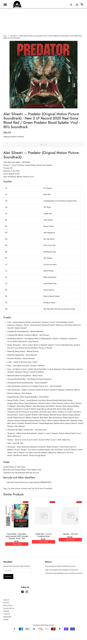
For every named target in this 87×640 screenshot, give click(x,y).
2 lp (9, 488)
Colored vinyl (26, 488)
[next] (78, 519)
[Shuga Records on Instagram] (26, 592)
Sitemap (5, 619)
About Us (6, 600)
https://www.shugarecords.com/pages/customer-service (62, 570)
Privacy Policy (7, 605)
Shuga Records (49, 625)
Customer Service (8, 608)
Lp (33, 488)
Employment (7, 616)
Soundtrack (48, 488)
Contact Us (6, 614)
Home (5, 36)
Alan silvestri (15, 488)
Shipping (6, 136)
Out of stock (39, 488)
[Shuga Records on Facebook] (22, 592)
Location (6, 602)
